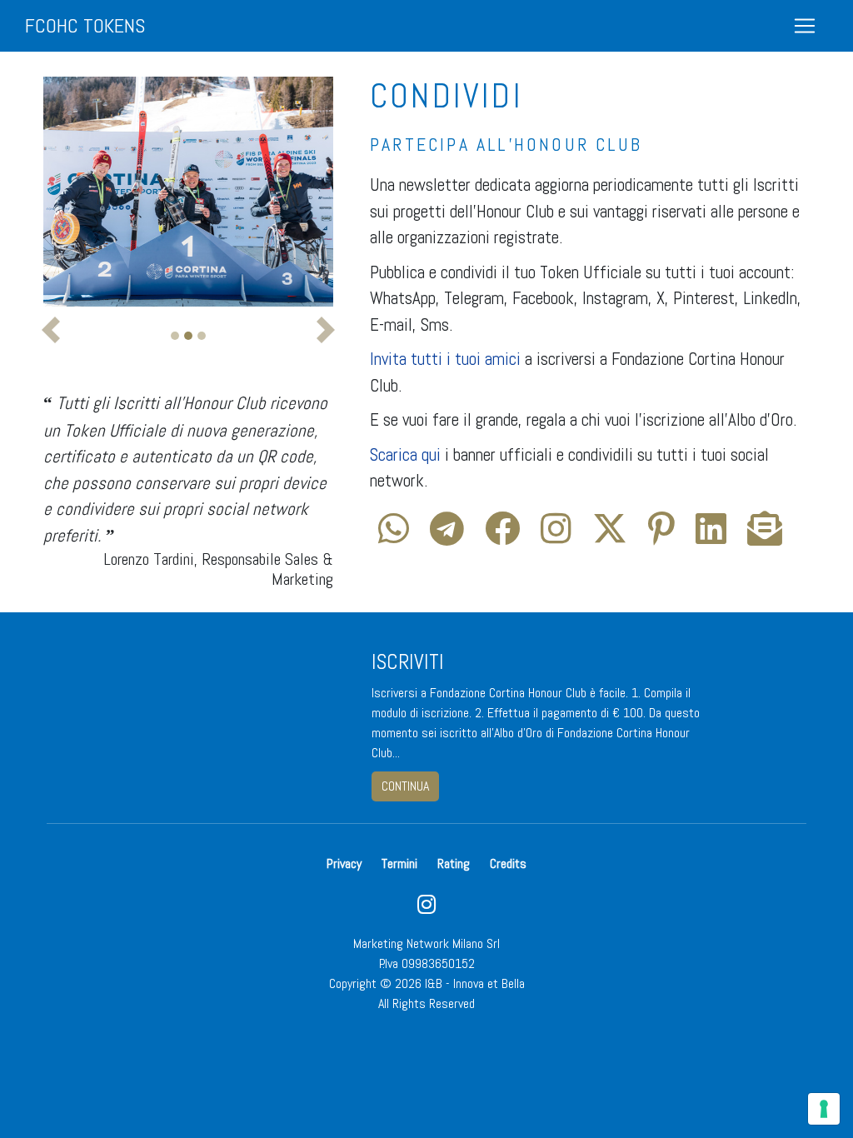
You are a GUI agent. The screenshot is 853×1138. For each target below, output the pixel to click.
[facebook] (502, 535)
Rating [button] (453, 863)
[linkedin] (711, 535)
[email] (765, 535)
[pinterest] (661, 535)
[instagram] (556, 535)
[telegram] (447, 535)
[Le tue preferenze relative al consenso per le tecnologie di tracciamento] (824, 1109)
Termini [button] (399, 863)
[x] (610, 535)
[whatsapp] (393, 535)
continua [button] (405, 786)
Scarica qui (405, 454)
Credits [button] (508, 863)
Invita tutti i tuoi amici (445, 358)
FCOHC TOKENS (85, 25)
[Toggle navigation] (804, 25)
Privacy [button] (344, 863)
